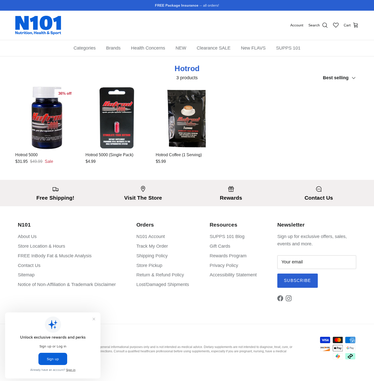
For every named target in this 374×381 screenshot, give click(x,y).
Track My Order (152, 246)
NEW (181, 48)
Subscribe (297, 280)
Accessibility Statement (233, 274)
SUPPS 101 (288, 48)
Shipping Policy (152, 255)
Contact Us (29, 265)
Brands (113, 48)
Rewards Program (228, 255)
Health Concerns (148, 48)
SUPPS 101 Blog (227, 236)
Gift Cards (220, 246)
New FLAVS (253, 48)
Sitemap (26, 274)
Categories (85, 48)
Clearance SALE (214, 48)
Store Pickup (149, 265)
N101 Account (150, 236)
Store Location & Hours (41, 246)
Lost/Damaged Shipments (162, 284)
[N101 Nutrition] (38, 25)
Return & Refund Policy (160, 274)
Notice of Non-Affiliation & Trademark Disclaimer (67, 284)
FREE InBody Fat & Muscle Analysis (55, 255)
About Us (27, 236)
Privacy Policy (224, 265)
